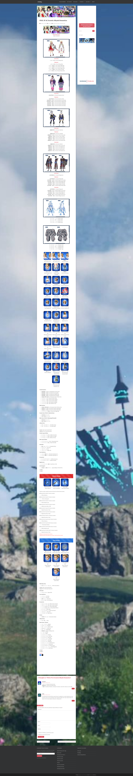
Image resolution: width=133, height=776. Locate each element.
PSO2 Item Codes (60, 756)
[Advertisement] (56, 664)
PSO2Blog (79, 752)
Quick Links (88, 1)
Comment (40, 709)
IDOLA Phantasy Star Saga (61, 750)
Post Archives (69, 1)
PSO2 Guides (75, 1)
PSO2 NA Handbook (62, 1)
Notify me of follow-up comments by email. (46, 732)
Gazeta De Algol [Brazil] (81, 754)
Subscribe (39, 755)
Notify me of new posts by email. (44, 734)
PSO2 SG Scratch (60, 760)
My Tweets (81, 35)
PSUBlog (40, 1)
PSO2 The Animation (60, 764)
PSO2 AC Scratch (60, 758)
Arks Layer (79, 750)
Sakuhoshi (49, 23)
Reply (73, 688)
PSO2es (58, 762)
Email (39, 725)
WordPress (94, 774)
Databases (81, 1)
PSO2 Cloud (59, 752)
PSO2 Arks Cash (62, 23)
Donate (93, 1)
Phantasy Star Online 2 (56, 23)
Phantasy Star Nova (60, 766)
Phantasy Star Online (60, 768)
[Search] (93, 31)
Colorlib (88, 774)
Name (39, 721)
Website (39, 728)
